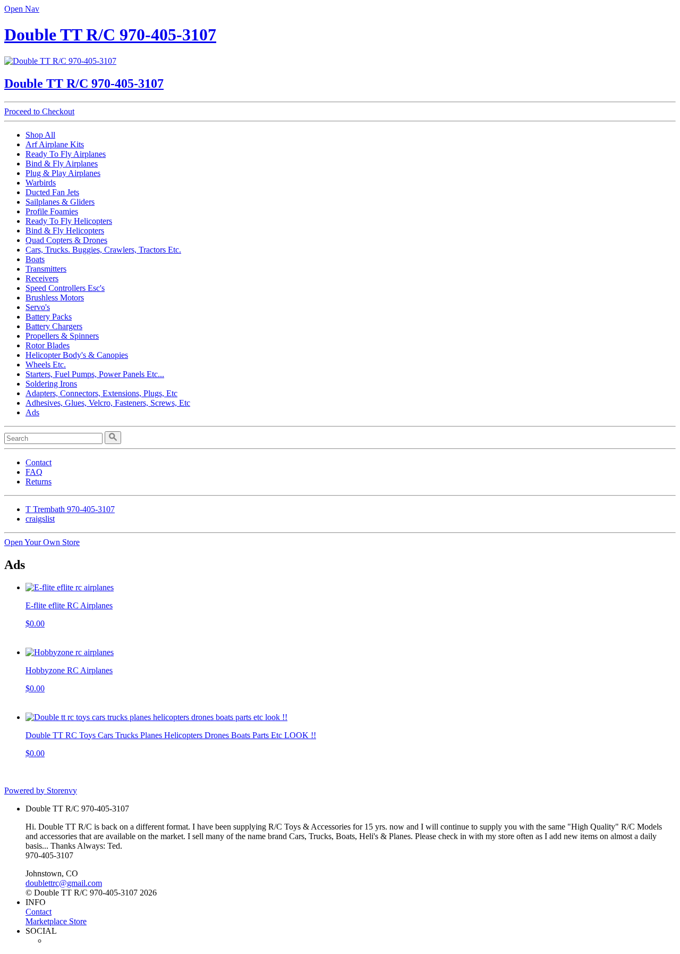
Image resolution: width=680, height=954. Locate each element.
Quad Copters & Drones (66, 240)
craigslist (40, 518)
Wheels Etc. (46, 364)
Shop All (40, 134)
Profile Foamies (52, 211)
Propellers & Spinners (62, 335)
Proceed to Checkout (39, 111)
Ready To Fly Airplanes (66, 153)
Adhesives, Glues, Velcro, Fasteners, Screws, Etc (108, 402)
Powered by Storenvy (40, 790)
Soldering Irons (51, 383)
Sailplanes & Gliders (60, 201)
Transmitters (46, 268)
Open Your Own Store (42, 542)
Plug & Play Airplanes (63, 173)
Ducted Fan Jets (52, 192)
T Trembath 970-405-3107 (70, 509)
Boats (35, 259)
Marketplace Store (56, 921)
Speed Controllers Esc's (65, 287)
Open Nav (21, 8)
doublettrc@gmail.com (64, 883)
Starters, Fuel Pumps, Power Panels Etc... (95, 374)
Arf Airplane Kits (55, 144)
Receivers (42, 278)
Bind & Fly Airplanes (62, 163)
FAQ (34, 471)
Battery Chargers (54, 326)
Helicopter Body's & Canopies (77, 354)
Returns (39, 481)
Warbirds (41, 182)
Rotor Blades (48, 345)
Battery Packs (49, 316)
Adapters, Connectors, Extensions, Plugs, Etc (101, 393)
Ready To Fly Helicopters (69, 220)
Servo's (38, 307)
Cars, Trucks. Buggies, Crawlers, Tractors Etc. (103, 249)
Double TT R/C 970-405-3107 (110, 34)
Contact (39, 462)
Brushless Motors (55, 297)
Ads (32, 412)
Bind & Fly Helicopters (65, 230)
